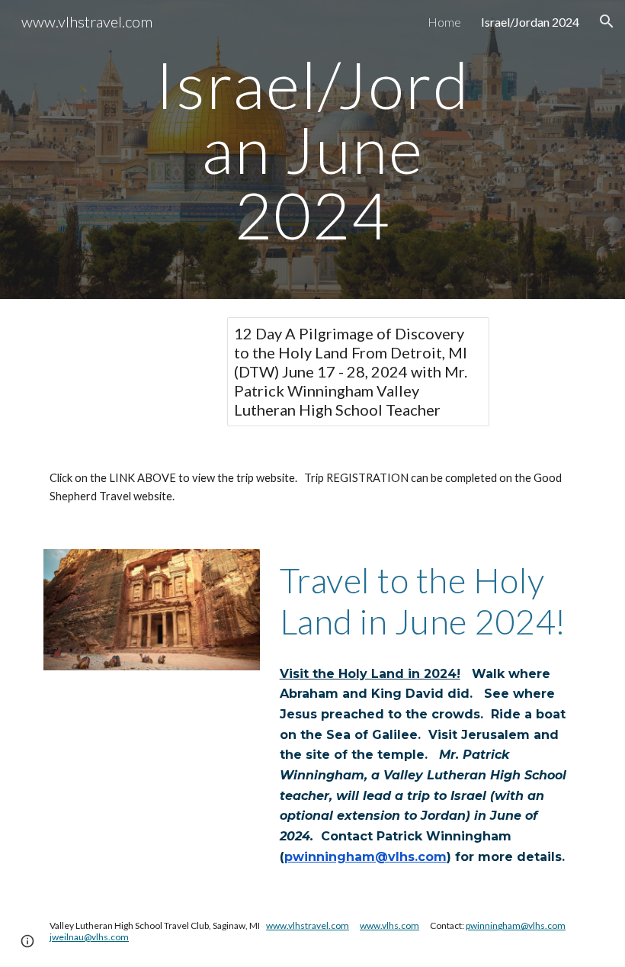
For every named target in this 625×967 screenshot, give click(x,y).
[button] (606, 21)
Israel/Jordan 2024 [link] (530, 21)
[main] (313, 149)
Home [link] (444, 21)
